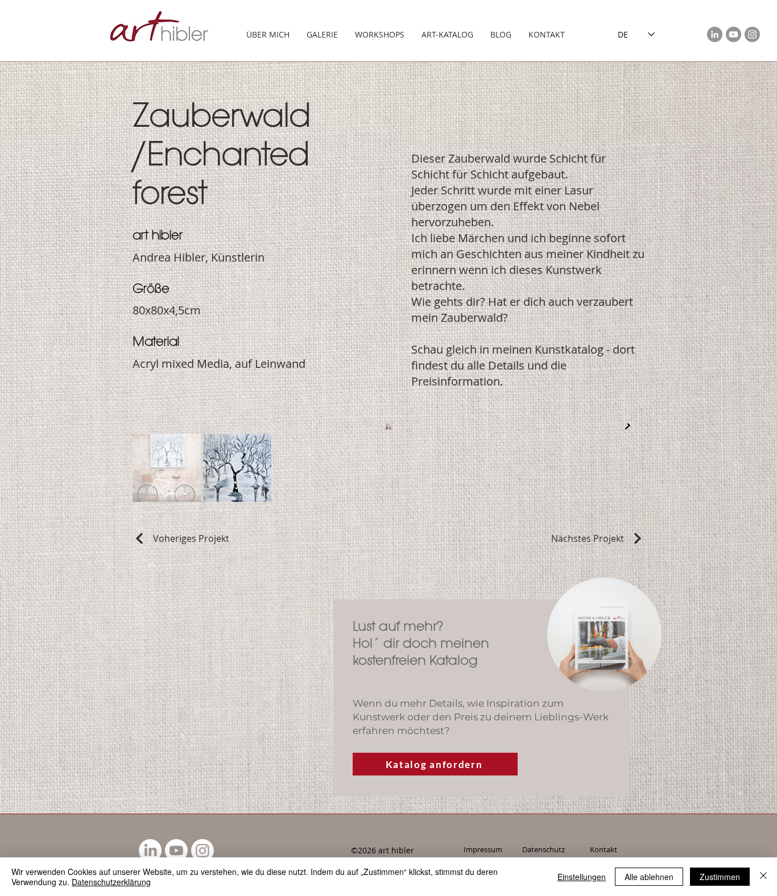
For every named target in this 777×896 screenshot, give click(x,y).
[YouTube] (733, 34)
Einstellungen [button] (581, 876)
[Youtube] (176, 850)
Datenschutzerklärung (111, 881)
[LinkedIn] (714, 34)
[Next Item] (624, 426)
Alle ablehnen (649, 876)
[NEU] (604, 634)
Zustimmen (720, 876)
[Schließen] (763, 876)
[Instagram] (752, 34)
